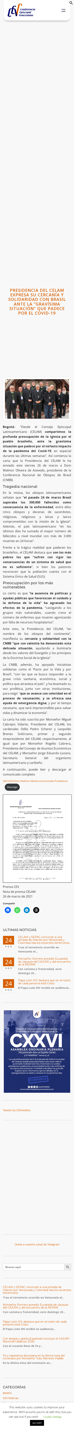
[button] (71, 3)
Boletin (7, 1393)
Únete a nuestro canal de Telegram (37, 1244)
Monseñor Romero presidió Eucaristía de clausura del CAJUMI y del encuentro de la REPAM (44, 961)
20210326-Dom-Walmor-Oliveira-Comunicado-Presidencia (35, 781)
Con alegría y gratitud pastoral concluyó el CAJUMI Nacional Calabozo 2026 (36, 1340)
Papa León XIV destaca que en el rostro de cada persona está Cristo (44, 982)
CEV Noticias (11, 1398)
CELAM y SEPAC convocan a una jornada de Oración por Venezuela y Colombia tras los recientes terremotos (43, 940)
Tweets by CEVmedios (16, 1110)
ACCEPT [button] (37, 1423)
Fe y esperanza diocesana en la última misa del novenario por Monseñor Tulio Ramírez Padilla (34, 1357)
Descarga (12, 787)
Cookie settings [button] (52, 1416)
